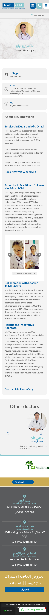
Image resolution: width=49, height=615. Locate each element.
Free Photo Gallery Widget (26, 273)
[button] (10, 255)
